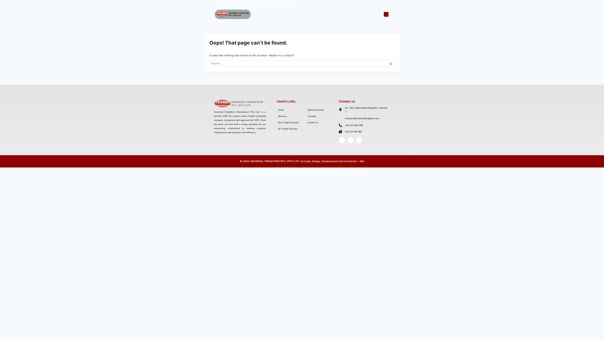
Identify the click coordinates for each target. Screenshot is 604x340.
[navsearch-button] (386, 14)
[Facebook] (366, 3)
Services (333, 14)
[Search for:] (302, 63)
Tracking (353, 14)
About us (314, 14)
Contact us (370, 14)
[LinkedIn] (379, 3)
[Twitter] (373, 3)
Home (301, 14)
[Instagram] (386, 3)
